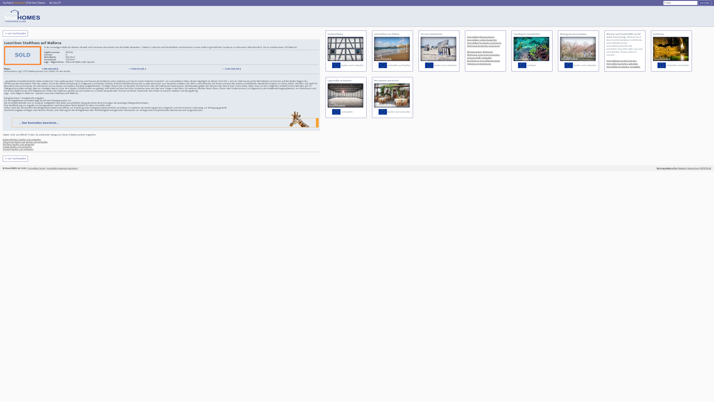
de (50, 2)
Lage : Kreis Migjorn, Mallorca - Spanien (23, 93)
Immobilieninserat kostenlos (622, 61)
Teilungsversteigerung (479, 64)
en (55, 2)
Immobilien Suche (36, 168)
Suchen (7, 2)
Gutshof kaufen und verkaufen (18, 149)
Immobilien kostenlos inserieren (484, 43)
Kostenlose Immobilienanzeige (483, 61)
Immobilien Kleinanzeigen (480, 37)
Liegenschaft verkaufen (479, 58)
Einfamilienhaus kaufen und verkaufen (22, 140)
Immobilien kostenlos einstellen (623, 67)
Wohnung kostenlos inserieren (483, 46)
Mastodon (682, 168)
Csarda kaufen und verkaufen (17, 147)
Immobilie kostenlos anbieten (622, 64)
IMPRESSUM (705, 168)
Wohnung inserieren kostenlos (483, 55)
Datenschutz (693, 168)
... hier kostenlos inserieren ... (39, 122)
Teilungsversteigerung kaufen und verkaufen (25, 142)
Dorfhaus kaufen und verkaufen (18, 144)
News (41, 2)
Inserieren (19, 2)
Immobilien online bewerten (482, 40)
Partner (32, 2)
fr (60, 2)
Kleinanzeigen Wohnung (480, 52)
